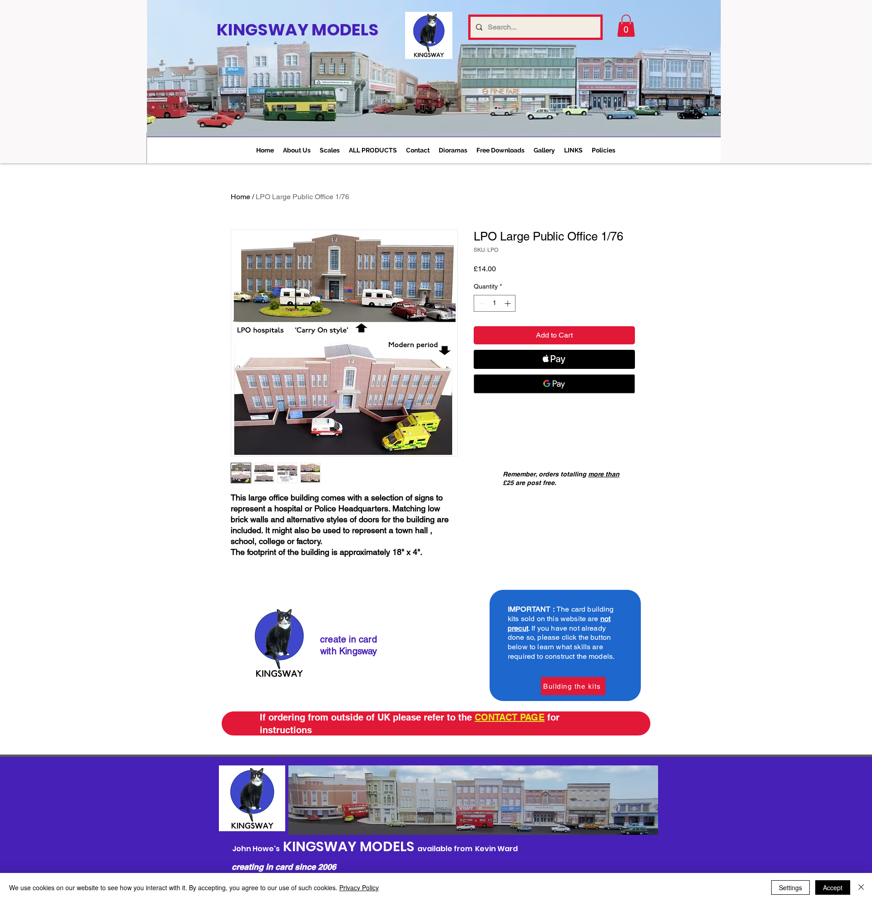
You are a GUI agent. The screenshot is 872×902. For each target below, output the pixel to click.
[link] (626, 26)
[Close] (861, 887)
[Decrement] (480, 303)
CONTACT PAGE (510, 717)
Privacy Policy (359, 887)
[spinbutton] (494, 303)
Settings (790, 887)
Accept (832, 887)
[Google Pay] (554, 383)
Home (240, 196)
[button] (329, 150)
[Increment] (508, 303)
